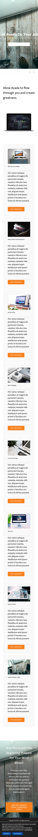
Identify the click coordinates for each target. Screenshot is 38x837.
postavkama (28, 830)
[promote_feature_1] (19, 368)
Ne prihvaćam (17, 834)
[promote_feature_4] (19, 223)
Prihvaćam (6, 834)
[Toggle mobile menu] (34, 72)
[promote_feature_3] (19, 296)
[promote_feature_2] (19, 150)
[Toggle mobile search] (30, 72)
